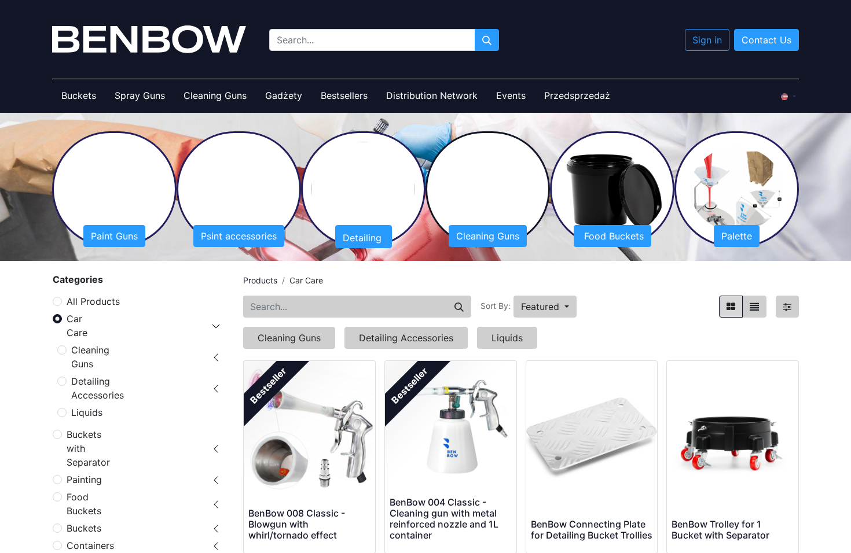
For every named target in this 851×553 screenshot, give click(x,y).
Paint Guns (114, 236)
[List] (754, 307)
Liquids (86, 412)
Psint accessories (239, 236)
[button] (545, 307)
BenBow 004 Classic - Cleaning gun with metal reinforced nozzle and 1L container (444, 518)
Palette (736, 236)
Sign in (707, 40)
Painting (84, 479)
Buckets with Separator (88, 448)
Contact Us (766, 40)
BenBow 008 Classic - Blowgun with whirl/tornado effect (296, 524)
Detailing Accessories (97, 388)
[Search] (459, 307)
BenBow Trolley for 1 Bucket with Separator (720, 529)
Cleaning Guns (487, 236)
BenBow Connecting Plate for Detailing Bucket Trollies (591, 529)
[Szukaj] (487, 40)
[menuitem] (78, 95)
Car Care (77, 325)
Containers (90, 545)
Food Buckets (612, 236)
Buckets (84, 528)
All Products (93, 301)
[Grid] (731, 307)
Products (260, 280)
